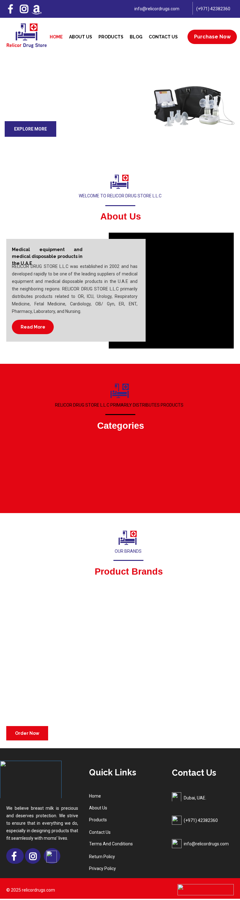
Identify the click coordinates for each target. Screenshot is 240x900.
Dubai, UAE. (195, 797)
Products (110, 36)
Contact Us (163, 36)
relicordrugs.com (38, 890)
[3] (122, 143)
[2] (117, 143)
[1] (112, 143)
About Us (80, 36)
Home (56, 36)
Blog (136, 36)
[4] (127, 143)
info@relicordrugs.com (156, 8)
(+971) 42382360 (213, 8)
